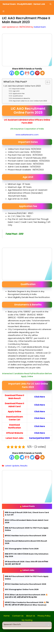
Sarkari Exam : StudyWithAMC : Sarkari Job (24, 4)
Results (23, 465)
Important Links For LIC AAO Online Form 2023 (30, 101)
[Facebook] (11, 73)
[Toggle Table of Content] (46, 82)
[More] (42, 73)
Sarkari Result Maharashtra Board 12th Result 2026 (26, 542)
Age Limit (16, 91)
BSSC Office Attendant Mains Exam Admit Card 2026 (26, 521)
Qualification (18, 96)
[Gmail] (27, 73)
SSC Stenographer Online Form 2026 (22, 549)
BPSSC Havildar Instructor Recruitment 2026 (25, 535)
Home (7, 615)
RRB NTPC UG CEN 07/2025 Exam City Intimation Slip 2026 (26, 555)
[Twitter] (32, 73)
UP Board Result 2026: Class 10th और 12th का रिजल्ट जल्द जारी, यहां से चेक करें (26, 562)
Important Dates (18, 88)
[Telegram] (22, 73)
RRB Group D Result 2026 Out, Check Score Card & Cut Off (27, 513)
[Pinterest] (37, 73)
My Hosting (27, 620)
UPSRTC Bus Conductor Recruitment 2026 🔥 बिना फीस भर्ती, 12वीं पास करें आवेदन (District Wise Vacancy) (27, 603)
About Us (30, 615)
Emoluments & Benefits (21, 98)
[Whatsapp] (17, 73)
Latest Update (12, 465)
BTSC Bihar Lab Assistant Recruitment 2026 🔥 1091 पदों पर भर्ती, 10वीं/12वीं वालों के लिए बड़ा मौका (26, 596)
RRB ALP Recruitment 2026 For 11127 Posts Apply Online (26, 529)
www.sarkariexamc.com (27, 134)
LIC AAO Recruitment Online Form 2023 (23, 86)
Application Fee (19, 93)
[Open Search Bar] (50, 4)
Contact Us (17, 615)
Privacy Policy (44, 615)
